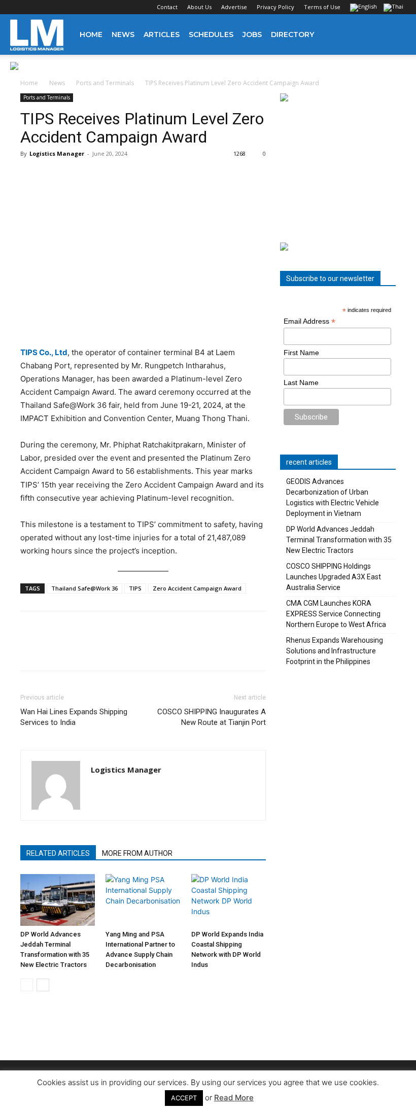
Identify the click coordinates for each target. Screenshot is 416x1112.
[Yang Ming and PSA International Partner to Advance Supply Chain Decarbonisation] (143, 899)
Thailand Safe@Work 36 (84, 588)
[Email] (147, 650)
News (123, 34)
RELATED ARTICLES (58, 853)
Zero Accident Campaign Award (197, 588)
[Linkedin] (51, 7)
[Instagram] (34, 7)
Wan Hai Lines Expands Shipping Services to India (73, 717)
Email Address (309, 321)
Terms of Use (322, 7)
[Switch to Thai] (395, 8)
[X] (68, 7)
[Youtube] (84, 7)
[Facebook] (17, 7)
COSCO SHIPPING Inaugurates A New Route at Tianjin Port (211, 717)
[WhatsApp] (100, 650)
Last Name (301, 382)
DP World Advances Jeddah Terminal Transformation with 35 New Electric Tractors (339, 539)
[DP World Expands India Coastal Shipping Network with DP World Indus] (228, 899)
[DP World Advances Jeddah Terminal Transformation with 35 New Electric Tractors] (57, 899)
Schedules (211, 34)
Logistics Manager (56, 153)
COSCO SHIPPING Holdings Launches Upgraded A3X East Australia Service (333, 577)
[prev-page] (26, 985)
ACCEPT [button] (184, 1098)
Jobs (252, 34)
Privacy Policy (275, 7)
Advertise (234, 7)
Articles (162, 34)
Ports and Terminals (105, 83)
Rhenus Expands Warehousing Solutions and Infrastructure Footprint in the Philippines (334, 651)
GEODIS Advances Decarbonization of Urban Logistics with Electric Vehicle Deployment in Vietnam (332, 497)
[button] (394, 35)
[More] (171, 650)
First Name (301, 353)
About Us (199, 7)
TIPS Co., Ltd (43, 352)
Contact (167, 7)
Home (91, 34)
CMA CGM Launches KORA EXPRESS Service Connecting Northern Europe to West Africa (336, 614)
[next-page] (43, 985)
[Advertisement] (338, 172)
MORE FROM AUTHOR (137, 853)
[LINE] (77, 650)
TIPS (135, 588)
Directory (292, 34)
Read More (234, 1097)
